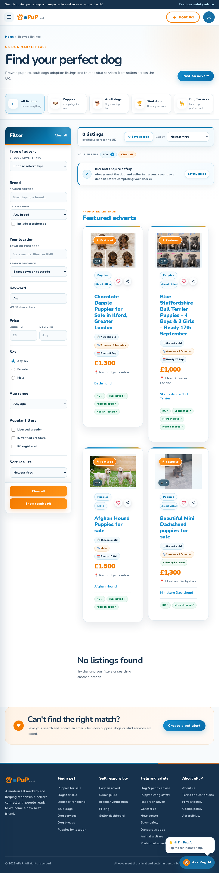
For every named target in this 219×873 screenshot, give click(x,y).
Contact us (148, 809)
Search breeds (21, 189)
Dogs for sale (67, 795)
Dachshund (103, 383)
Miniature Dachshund (176, 592)
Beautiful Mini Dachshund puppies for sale (177, 527)
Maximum (46, 327)
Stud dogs (65, 809)
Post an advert (195, 76)
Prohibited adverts (154, 843)
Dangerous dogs (153, 830)
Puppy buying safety (155, 795)
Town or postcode (24, 246)
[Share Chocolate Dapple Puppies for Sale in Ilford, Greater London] (127, 281)
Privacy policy (192, 802)
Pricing (104, 809)
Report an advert (153, 802)
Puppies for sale (69, 788)
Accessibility (191, 816)
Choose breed (21, 206)
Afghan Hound (105, 586)
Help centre (149, 816)
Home (9, 37)
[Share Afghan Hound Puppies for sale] (127, 503)
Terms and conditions (198, 795)
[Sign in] (209, 17)
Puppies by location (72, 830)
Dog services (67, 816)
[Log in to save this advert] (118, 281)
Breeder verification (113, 802)
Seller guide (108, 795)
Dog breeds (66, 823)
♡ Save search (138, 137)
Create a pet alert (184, 725)
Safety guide (197, 174)
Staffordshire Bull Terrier (174, 396)
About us (188, 788)
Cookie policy (192, 809)
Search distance (23, 263)
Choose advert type (25, 158)
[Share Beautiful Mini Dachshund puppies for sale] (193, 503)
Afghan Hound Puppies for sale (112, 524)
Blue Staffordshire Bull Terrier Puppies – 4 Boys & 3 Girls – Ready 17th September (177, 315)
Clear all (61, 135)
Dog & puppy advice (155, 788)
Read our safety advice (196, 4)
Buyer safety (149, 823)
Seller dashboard (112, 816)
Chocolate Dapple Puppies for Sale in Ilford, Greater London (110, 312)
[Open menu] (9, 17)
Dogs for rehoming (72, 802)
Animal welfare (152, 836)
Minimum (16, 327)
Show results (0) (38, 504)
